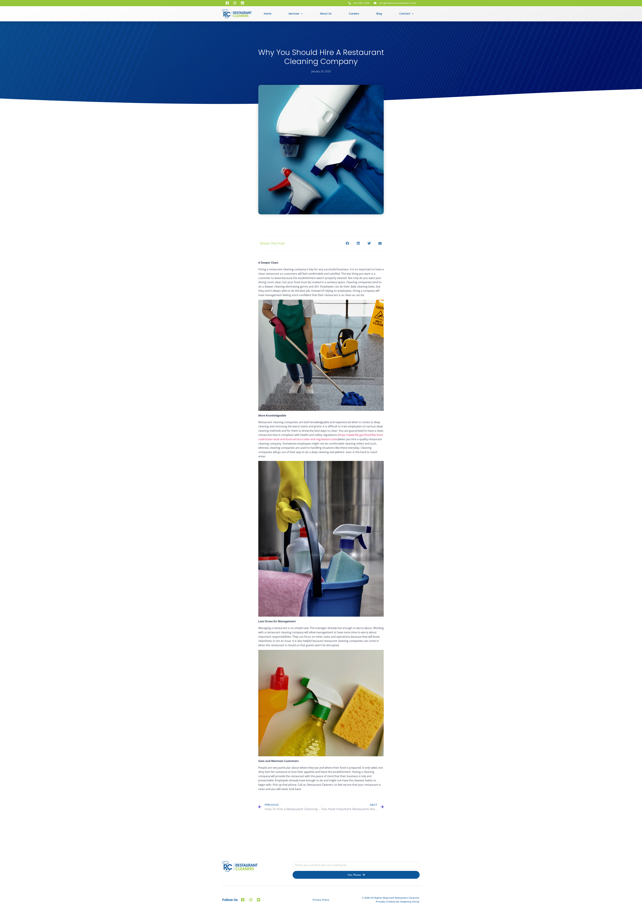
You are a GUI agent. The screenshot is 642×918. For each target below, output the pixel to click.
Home (267, 13)
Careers (354, 13)
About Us (326, 13)
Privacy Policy (321, 899)
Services (294, 13)
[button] (347, 243)
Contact (404, 13)
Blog (379, 13)
